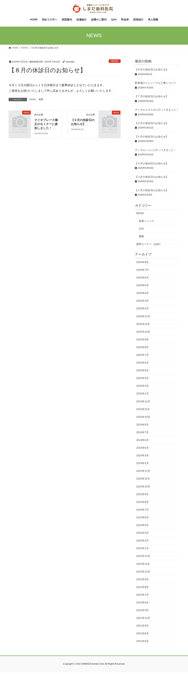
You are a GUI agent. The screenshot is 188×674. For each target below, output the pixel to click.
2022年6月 (142, 602)
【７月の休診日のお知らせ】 (151, 96)
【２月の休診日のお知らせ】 (151, 190)
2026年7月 (142, 269)
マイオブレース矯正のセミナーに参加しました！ (46, 124)
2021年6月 (142, 641)
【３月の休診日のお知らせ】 (151, 176)
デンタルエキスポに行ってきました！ (157, 109)
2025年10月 (143, 331)
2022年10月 (143, 571)
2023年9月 (142, 494)
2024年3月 (142, 455)
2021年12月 (143, 617)
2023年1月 (142, 548)
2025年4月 (142, 378)
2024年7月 (142, 432)
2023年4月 (142, 525)
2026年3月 (142, 300)
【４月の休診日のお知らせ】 (151, 163)
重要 (41, 99)
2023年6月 (142, 517)
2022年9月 (142, 579)
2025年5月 (142, 370)
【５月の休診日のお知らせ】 (151, 136)
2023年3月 (142, 532)
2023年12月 (143, 470)
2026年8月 (142, 262)
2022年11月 (143, 563)
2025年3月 (142, 385)
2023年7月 (142, 509)
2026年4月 (142, 293)
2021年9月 (142, 625)
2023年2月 (142, 540)
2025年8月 (142, 347)
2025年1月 (142, 393)
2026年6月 (142, 277)
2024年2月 (142, 463)
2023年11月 (143, 478)
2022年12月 (143, 556)
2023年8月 (142, 501)
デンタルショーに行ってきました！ (155, 150)
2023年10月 (143, 486)
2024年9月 (142, 424)
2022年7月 (142, 594)
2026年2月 (142, 308)
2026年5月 (142, 285)
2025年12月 (143, 316)
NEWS (114, 61)
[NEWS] (20, 117)
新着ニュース (146, 220)
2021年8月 (142, 633)
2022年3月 (142, 610)
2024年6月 (142, 440)
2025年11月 (143, 324)
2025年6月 (142, 362)
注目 (141, 228)
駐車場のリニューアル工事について (155, 82)
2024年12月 (143, 401)
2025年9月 (142, 339)
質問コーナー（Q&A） (149, 244)
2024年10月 (143, 416)
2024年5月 (142, 447)
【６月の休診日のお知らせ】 (151, 123)
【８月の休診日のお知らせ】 (151, 69)
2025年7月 (142, 354)
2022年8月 (142, 587)
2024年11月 (143, 409)
